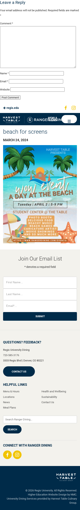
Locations (9, 396)
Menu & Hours (52, 119)
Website (5, 89)
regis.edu (12, 107)
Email (4, 81)
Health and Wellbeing (53, 391)
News (6, 402)
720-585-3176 (11, 355)
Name (4, 73)
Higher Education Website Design (47, 494)
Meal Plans (9, 407)
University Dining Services (22, 498)
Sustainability (49, 396)
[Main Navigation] (69, 119)
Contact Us (19, 371)
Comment (6, 23)
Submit (40, 316)
